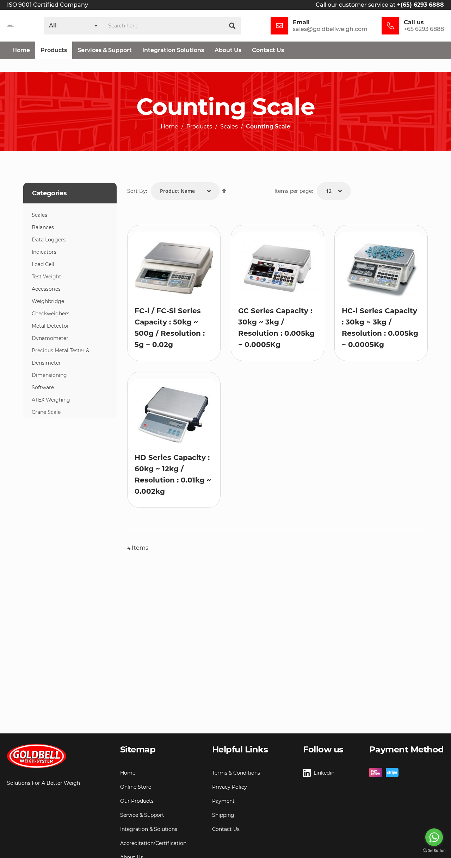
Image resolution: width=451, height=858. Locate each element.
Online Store (135, 787)
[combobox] (162, 25)
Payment (223, 801)
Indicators (44, 252)
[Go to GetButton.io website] (434, 850)
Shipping (223, 815)
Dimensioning (49, 375)
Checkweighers (50, 313)
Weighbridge (48, 301)
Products (199, 127)
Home (169, 127)
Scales (229, 127)
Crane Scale (46, 412)
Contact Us (226, 829)
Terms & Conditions (236, 773)
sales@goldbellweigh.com (330, 29)
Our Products (137, 801)
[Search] (232, 25)
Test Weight (46, 276)
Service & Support (142, 815)
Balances (43, 227)
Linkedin (324, 773)
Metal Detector (50, 326)
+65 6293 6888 (424, 29)
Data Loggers (49, 239)
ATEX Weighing (51, 400)
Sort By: (137, 191)
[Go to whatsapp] (434, 837)
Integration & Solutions (148, 829)
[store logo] (10, 26)
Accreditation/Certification (153, 843)
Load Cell (43, 264)
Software (43, 387)
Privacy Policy (229, 787)
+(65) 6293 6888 (420, 4)
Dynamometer (50, 338)
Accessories (46, 289)
